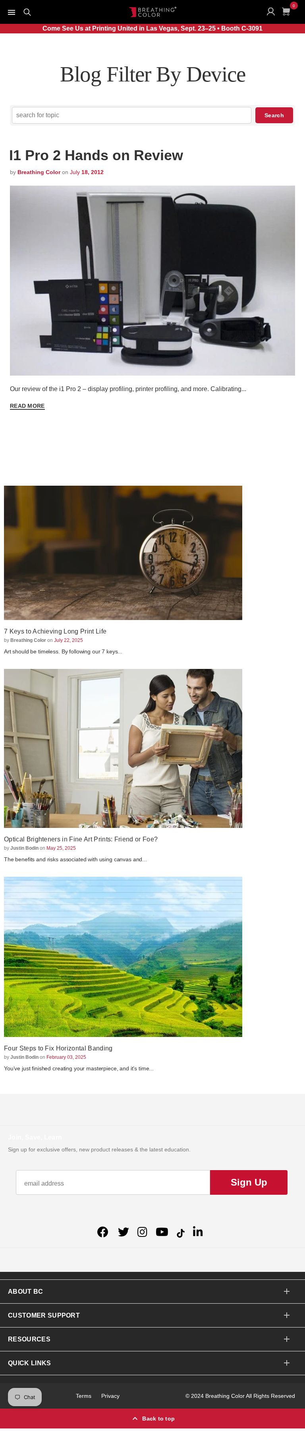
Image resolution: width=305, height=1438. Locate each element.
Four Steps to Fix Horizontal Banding (58, 1048)
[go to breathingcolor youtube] (162, 1232)
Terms (83, 1396)
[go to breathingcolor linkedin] (198, 1232)
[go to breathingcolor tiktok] (181, 1232)
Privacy (110, 1396)
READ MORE (27, 406)
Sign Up (249, 1182)
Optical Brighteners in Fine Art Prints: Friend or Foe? (81, 839)
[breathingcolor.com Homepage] (152, 12)
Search (274, 115)
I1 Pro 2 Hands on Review (96, 155)
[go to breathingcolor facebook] (103, 1232)
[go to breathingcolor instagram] (142, 1232)
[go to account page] (272, 13)
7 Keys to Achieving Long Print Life (55, 631)
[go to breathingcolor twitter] (123, 1232)
